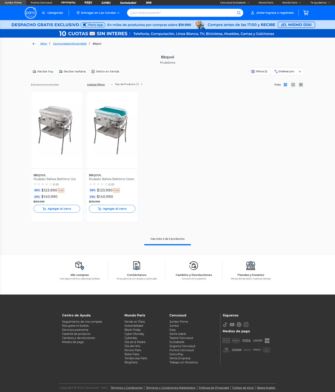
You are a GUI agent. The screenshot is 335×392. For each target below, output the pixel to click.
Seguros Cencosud (182, 346)
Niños (43, 43)
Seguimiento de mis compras (82, 321)
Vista (277, 84)
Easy (172, 330)
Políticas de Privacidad (214, 387)
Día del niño (132, 346)
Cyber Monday (134, 334)
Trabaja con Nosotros (183, 362)
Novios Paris (266, 2)
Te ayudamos (318, 2)
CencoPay (176, 354)
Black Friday (132, 330)
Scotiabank (176, 342)
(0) (57, 184)
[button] (98, 13)
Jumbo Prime (13, 2)
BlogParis (130, 362)
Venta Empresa (179, 358)
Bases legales (266, 387)
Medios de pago (73, 342)
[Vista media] (293, 85)
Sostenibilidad (133, 325)
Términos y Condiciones (126, 387)
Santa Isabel (177, 334)
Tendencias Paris (135, 358)
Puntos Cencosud (41, 2)
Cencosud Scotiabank (233, 2)
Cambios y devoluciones (78, 338)
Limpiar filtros (96, 84)
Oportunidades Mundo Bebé (70, 43)
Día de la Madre (135, 342)
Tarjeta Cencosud (181, 338)
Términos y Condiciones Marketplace (170, 387)
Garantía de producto (76, 334)
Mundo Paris (289, 2)
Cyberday (130, 338)
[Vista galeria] (301, 85)
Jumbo (174, 325)
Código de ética (243, 387)
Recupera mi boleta (75, 325)
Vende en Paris (134, 321)
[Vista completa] (285, 85)
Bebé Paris (131, 354)
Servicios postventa (75, 330)
